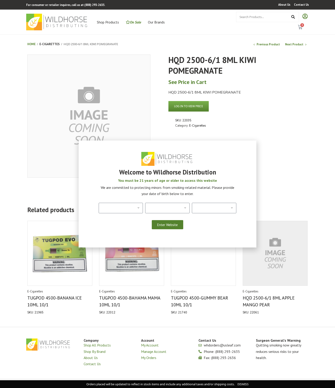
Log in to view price (188, 106)
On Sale (135, 22)
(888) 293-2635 (94, 5)
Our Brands (156, 22)
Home (31, 44)
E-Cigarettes (49, 44)
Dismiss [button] (243, 384)
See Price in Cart (187, 82)
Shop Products (108, 22)
